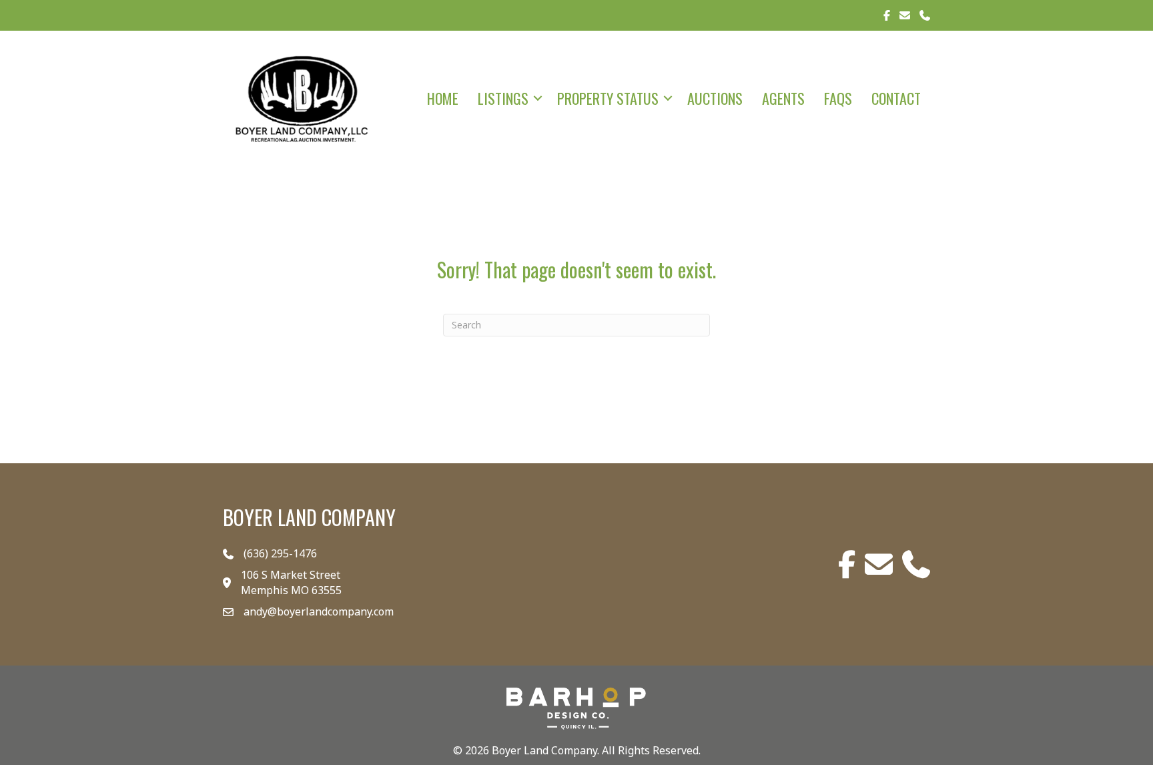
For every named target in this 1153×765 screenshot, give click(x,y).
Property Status (608, 98)
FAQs (838, 98)
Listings (503, 98)
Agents (783, 98)
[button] (537, 98)
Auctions (715, 98)
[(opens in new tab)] (576, 707)
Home (442, 98)
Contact (896, 98)
